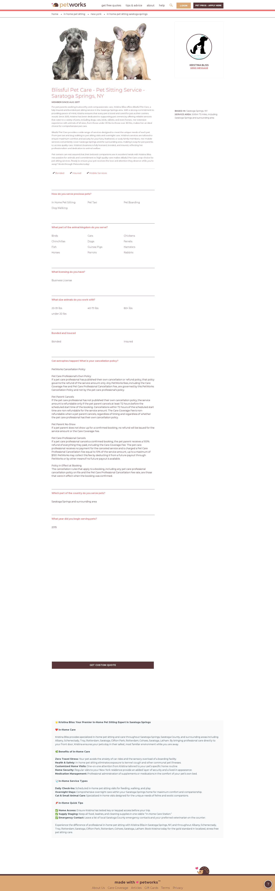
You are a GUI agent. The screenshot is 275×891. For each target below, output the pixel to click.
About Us (98, 888)
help (162, 5)
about (150, 5)
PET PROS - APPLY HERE (208, 5)
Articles (136, 888)
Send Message (199, 68)
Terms (165, 888)
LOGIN (183, 5)
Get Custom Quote (103, 665)
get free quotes (111, 5)
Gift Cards (151, 888)
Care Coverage (118, 888)
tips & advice (134, 5)
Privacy (178, 888)
